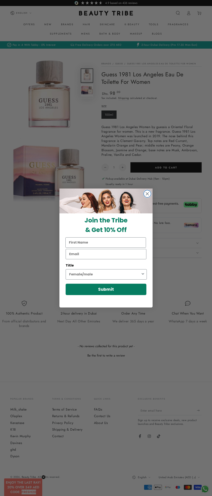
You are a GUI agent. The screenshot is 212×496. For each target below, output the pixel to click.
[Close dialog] (147, 193)
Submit (106, 289)
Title (70, 265)
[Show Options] (143, 274)
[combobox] (105, 274)
